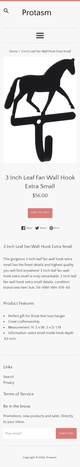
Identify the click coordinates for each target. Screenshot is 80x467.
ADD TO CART (40, 212)
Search (8, 377)
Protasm (51, 457)
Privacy (8, 383)
